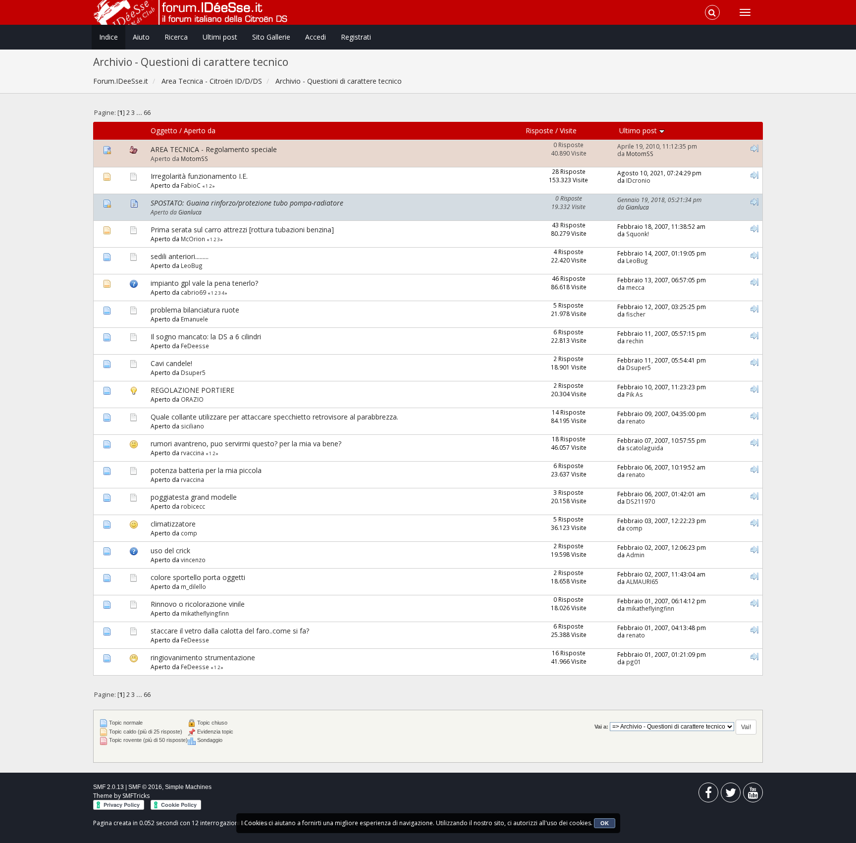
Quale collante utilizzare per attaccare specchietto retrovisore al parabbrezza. (274, 417)
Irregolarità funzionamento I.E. (199, 176)
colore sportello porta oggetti (198, 577)
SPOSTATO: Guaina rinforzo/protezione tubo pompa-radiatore (247, 203)
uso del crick (170, 550)
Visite (568, 130)
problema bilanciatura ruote (195, 310)
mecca (635, 287)
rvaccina (192, 453)
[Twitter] (731, 794)
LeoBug (192, 265)
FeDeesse (195, 346)
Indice (108, 37)
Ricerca (176, 37)
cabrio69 (193, 292)
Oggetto (164, 130)
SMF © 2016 (145, 787)
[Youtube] (753, 794)
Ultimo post (639, 130)
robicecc (193, 506)
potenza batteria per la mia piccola (206, 470)
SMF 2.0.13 (108, 787)
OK (604, 823)
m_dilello (193, 586)
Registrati (356, 37)
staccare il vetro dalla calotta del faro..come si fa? (230, 630)
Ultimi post (220, 37)
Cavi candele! (171, 363)
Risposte (539, 130)
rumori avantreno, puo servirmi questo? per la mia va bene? (246, 443)
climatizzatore (173, 523)
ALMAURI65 (642, 581)
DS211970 (640, 501)
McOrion (193, 239)
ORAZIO (192, 399)
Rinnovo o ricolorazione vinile (198, 604)
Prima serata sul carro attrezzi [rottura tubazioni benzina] (242, 229)
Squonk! (637, 234)
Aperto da (199, 130)
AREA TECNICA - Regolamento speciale (214, 149)
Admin (635, 555)
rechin (634, 341)
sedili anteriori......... (180, 256)
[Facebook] (708, 794)
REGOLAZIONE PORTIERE (192, 390)
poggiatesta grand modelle (194, 497)
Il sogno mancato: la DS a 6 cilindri (206, 336)
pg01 (633, 662)
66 (147, 112)
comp (189, 533)
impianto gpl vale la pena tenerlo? (204, 283)
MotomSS (194, 158)
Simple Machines (188, 787)
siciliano (192, 426)
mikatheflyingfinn (205, 613)
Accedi (315, 37)
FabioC (191, 185)
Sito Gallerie (271, 37)
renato (635, 421)
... (140, 112)
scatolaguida (644, 448)
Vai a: (601, 727)
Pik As (634, 394)
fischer (635, 314)
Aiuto (141, 37)
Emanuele (194, 319)
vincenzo (193, 560)
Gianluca (190, 212)
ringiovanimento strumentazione (203, 657)
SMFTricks (136, 795)
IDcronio (638, 180)
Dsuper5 (193, 372)
